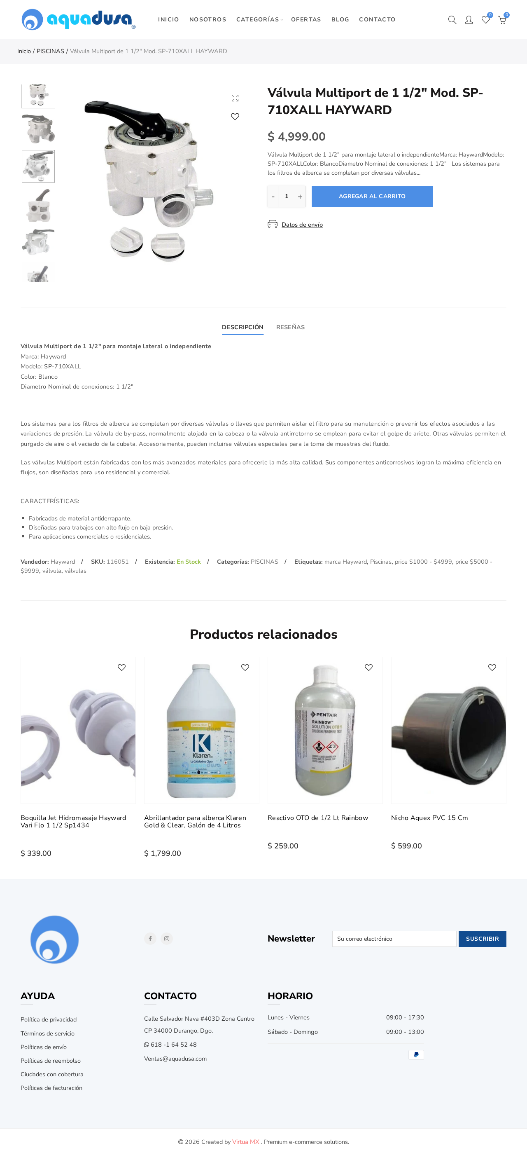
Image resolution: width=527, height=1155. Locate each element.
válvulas (75, 571)
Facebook (150, 938)
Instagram (167, 938)
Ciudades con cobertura (52, 1074)
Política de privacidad (49, 1019)
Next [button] (227, 179)
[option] (155, 179)
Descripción (243, 327)
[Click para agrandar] (235, 98)
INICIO (168, 19)
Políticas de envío (44, 1047)
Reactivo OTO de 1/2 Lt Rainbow (318, 818)
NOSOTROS (207, 19)
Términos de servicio (48, 1033)
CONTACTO (377, 19)
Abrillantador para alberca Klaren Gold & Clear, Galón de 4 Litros (195, 821)
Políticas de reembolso (51, 1061)
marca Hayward (345, 562)
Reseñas (290, 327)
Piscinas (381, 562)
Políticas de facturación (51, 1088)
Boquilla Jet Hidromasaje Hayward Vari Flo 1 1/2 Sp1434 (73, 821)
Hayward (63, 562)
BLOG (340, 19)
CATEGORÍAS (257, 19)
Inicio (24, 51)
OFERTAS (306, 19)
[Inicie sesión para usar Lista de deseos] (235, 116)
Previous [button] (82, 179)
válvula (51, 571)
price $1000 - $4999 (423, 562)
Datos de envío (302, 224)
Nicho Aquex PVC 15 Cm (429, 818)
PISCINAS (50, 51)
